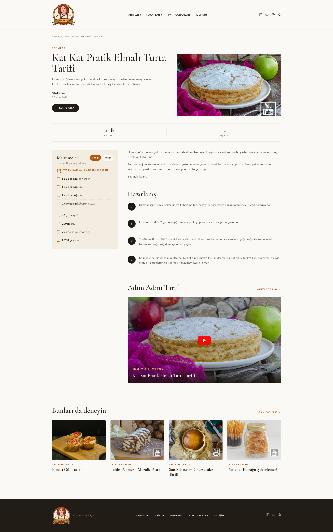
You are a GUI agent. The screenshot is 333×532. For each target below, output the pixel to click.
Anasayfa (57, 36)
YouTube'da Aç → (269, 289)
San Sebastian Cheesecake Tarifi (191, 472)
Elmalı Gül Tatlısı (67, 469)
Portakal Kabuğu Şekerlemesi (252, 469)
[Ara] (279, 14)
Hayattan (176, 515)
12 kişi (95, 157)
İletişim (201, 14)
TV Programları (179, 14)
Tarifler (159, 515)
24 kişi (107, 157)
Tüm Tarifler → (270, 412)
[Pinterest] (273, 14)
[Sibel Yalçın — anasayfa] (63, 14)
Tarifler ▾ (134, 14)
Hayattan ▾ (154, 14)
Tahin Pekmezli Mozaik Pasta (135, 469)
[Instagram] (260, 14)
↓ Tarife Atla (65, 108)
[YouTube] (266, 14)
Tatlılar (66, 36)
